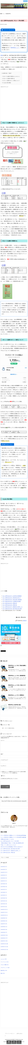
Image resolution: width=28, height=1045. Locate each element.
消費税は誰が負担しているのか (7, 839)
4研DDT (25, 620)
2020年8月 (4, 920)
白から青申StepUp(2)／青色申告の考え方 (12, 597)
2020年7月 (4, 923)
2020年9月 (4, 918)
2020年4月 (4, 932)
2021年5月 (4, 895)
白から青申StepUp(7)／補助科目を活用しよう (12, 606)
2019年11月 (4, 946)
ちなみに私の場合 (6, 82)
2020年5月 (4, 929)
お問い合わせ (19, 1033)
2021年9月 (4, 883)
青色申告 (24, 617)
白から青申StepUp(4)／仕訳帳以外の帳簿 (12, 601)
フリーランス (4, 961)
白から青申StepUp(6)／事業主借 (10, 605)
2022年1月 (4, 880)
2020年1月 (4, 940)
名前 (2, 754)
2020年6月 (4, 926)
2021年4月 (4, 898)
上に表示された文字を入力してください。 (10, 778)
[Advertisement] (14, 102)
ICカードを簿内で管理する (8, 78)
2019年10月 (4, 949)
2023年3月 (4, 866)
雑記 (3, 973)
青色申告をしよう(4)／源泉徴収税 (16, 675)
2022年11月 (4, 872)
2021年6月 (4, 892)
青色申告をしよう (15, 47)
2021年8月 (4, 886)
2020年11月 (4, 912)
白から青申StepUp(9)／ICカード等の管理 (10, 841)
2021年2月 (4, 903)
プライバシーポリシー (10, 1033)
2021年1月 (4, 906)
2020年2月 (4, 938)
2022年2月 (4, 878)
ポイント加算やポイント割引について (11, 80)
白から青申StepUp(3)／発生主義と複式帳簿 (12, 599)
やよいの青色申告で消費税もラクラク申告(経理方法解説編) (13, 837)
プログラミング (5, 967)
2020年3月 (4, 935)
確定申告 (9, 13)
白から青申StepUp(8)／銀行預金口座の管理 (12, 608)
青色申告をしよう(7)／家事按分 (16, 695)
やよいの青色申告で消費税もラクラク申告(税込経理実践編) (13, 835)
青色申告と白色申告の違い (14, 704)
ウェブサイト (3, 765)
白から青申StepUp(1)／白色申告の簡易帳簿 (12, 596)
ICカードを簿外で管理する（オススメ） (11, 76)
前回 (2, 55)
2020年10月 (4, 915)
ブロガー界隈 (4, 964)
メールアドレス (4, 759)
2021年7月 (4, 889)
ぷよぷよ (4, 959)
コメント (2, 740)
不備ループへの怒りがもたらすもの (8, 844)
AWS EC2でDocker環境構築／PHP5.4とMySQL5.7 (12, 846)
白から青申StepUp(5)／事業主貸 (10, 603)
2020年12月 (4, 909)
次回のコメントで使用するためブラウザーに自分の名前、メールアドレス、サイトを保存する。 (14, 772)
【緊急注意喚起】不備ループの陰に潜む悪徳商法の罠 (12, 843)
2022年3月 (4, 875)
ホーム (3, 13)
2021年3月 (4, 900)
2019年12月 (4, 943)
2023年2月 (4, 869)
